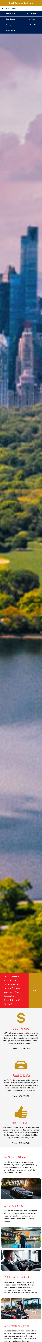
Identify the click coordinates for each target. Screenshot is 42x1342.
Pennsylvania (10, 25)
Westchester (10, 31)
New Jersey (10, 19)
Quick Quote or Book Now (21, 3)
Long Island (31, 13)
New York (31, 19)
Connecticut (10, 13)
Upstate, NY (31, 25)
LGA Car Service (10, 8)
